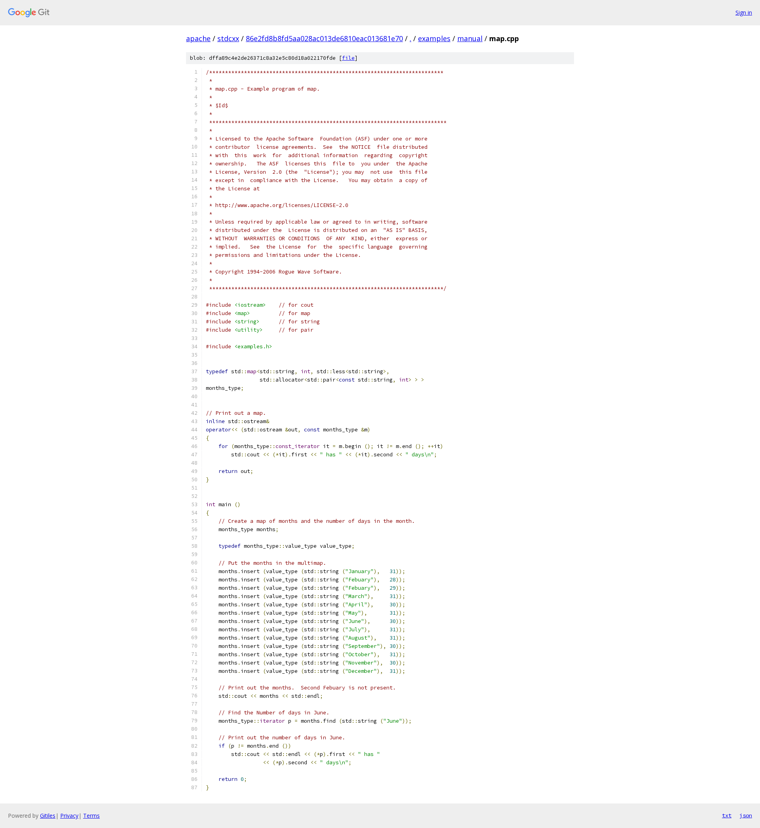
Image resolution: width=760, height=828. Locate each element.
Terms (91, 815)
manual (470, 38)
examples (434, 38)
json (745, 815)
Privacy (69, 815)
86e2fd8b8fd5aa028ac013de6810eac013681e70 (324, 38)
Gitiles (47, 815)
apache (198, 38)
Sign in (743, 12)
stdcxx (228, 38)
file (348, 58)
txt (727, 815)
